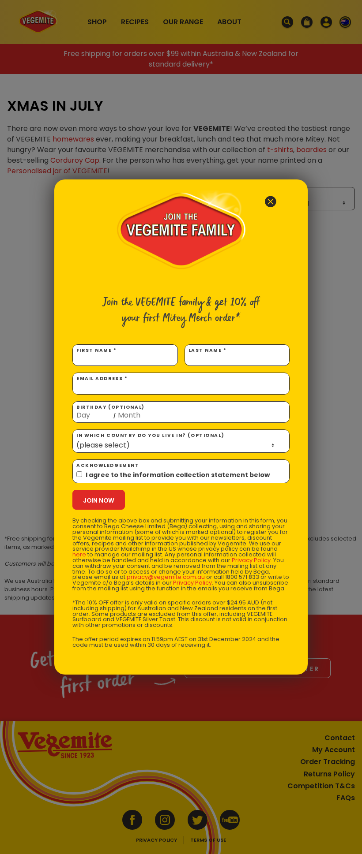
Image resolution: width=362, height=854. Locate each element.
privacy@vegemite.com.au (166, 577)
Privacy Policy (251, 560)
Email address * (102, 378)
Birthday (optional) (110, 412)
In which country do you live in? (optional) (150, 435)
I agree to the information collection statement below (178, 474)
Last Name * (208, 350)
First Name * (96, 350)
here (79, 554)
